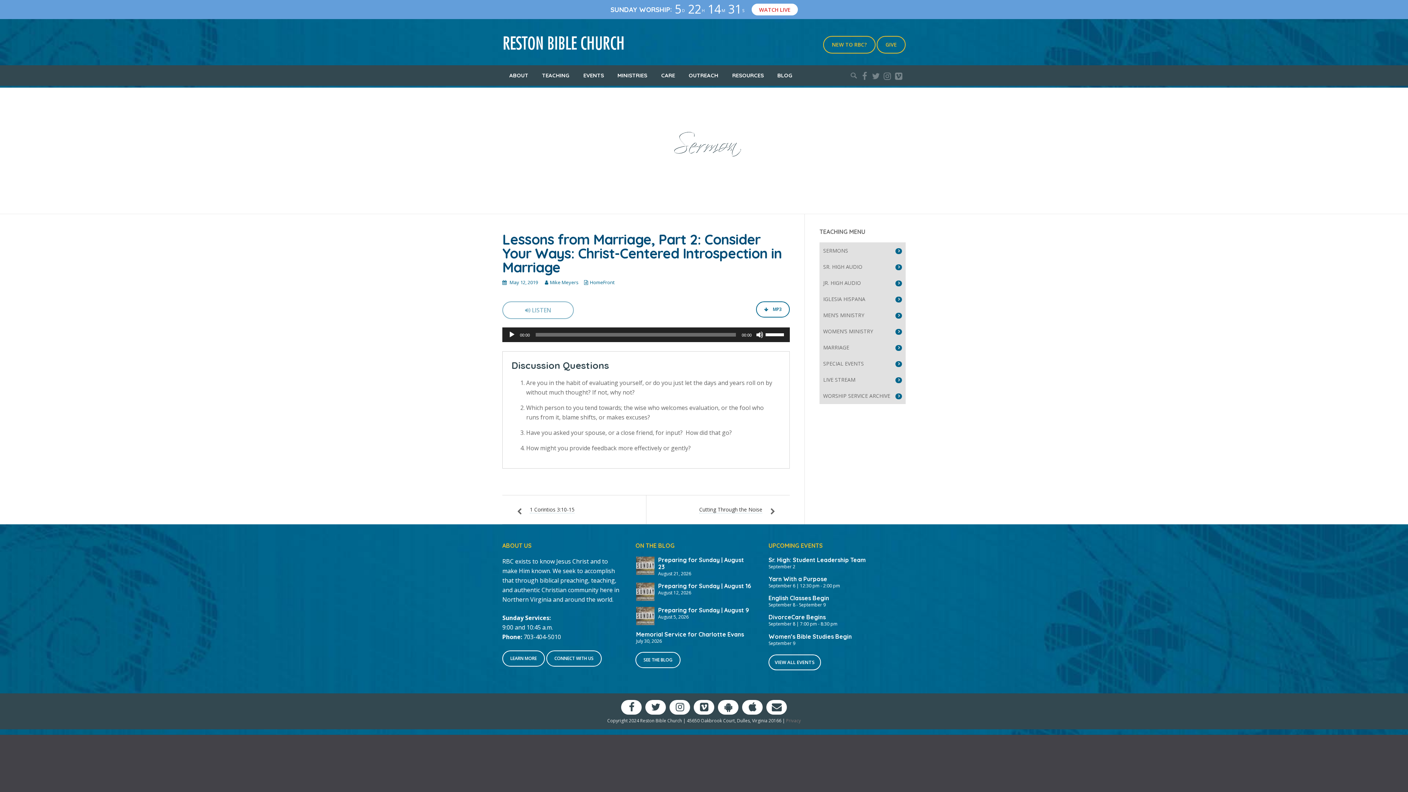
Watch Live (775, 9)
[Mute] (759, 334)
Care (668, 75)
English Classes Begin (799, 598)
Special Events (843, 363)
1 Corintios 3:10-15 (552, 509)
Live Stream (839, 379)
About (518, 75)
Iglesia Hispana (844, 299)
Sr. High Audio (842, 266)
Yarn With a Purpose (798, 579)
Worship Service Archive (856, 395)
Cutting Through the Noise (730, 509)
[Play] (512, 334)
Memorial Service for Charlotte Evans (690, 634)
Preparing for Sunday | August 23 (701, 563)
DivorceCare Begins (797, 617)
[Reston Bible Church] (563, 42)
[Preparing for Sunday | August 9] (645, 615)
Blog (784, 75)
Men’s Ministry (843, 315)
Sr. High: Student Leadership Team (817, 560)
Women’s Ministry (848, 331)
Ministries (632, 75)
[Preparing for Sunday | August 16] (645, 591)
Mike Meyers (564, 282)
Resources (748, 75)
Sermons (835, 250)
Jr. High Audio (842, 282)
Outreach (703, 75)
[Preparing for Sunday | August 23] (645, 565)
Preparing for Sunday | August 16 (704, 586)
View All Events (795, 662)
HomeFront (602, 282)
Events (593, 75)
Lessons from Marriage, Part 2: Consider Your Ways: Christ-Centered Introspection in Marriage (642, 253)
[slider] (776, 334)
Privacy (793, 721)
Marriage (836, 347)
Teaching (555, 75)
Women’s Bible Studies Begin (810, 636)
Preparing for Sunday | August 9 (703, 610)
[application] (646, 334)
